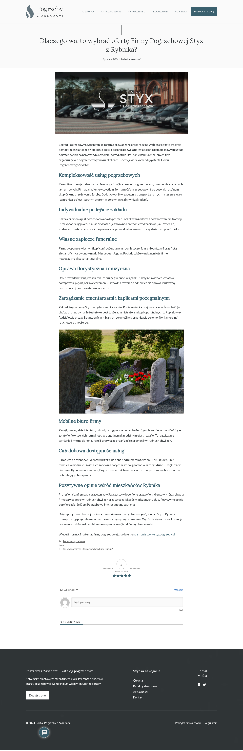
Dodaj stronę (204, 11)
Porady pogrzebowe (74, 541)
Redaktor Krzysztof (131, 59)
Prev (61, 545)
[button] (7, 744)
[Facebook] (199, 684)
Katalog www (111, 11)
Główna (88, 11)
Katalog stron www (145, 686)
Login (180, 589)
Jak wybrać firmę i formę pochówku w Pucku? (88, 548)
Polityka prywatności (188, 723)
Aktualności (137, 11)
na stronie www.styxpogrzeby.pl (154, 534)
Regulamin (160, 11)
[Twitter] (204, 684)
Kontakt (181, 11)
